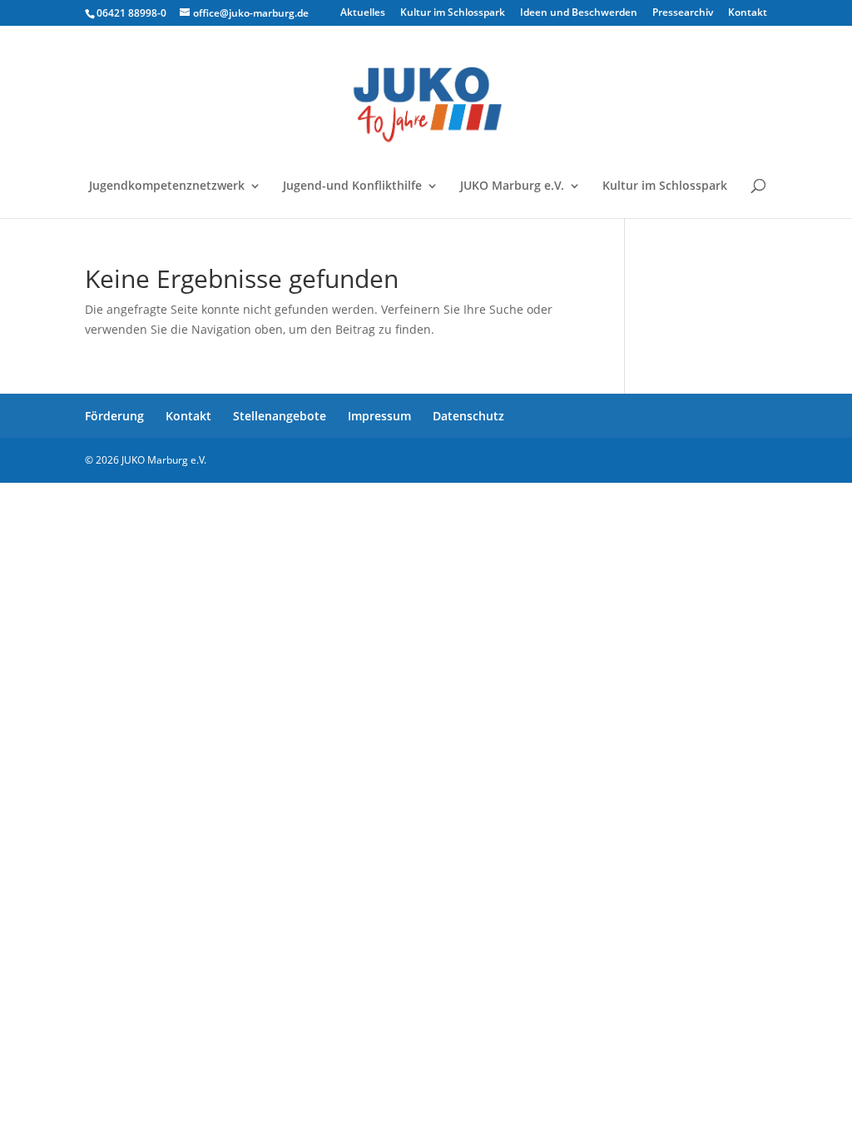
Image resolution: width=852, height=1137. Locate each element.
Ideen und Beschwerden (578, 13)
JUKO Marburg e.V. (512, 186)
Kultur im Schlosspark (452, 13)
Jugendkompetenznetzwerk (167, 186)
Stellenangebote (279, 416)
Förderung (114, 416)
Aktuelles (362, 13)
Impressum (379, 416)
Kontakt (747, 13)
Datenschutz (468, 416)
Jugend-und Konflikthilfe (352, 186)
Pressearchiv (682, 13)
